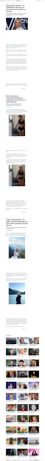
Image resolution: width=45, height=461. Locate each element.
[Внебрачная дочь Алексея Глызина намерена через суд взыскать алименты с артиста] (11, 387)
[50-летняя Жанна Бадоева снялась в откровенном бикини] (22, 420)
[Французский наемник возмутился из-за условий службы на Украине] (33, 353)
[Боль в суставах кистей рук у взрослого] (11, 420)
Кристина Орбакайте (11, 44)
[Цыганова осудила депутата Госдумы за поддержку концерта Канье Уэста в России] (33, 364)
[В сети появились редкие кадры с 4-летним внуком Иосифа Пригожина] (11, 454)
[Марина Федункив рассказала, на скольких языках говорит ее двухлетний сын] (22, 443)
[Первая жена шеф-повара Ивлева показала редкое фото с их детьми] (22, 364)
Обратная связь (42, 460)
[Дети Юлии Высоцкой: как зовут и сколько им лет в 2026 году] (33, 398)
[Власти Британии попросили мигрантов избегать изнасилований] (11, 431)
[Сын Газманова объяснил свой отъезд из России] (11, 353)
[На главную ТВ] (2, 1)
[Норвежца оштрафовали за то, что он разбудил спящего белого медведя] (33, 443)
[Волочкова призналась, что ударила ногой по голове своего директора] (22, 409)
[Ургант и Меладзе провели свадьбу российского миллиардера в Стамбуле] (11, 398)
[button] (17, 24)
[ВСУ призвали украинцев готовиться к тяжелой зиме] (11, 342)
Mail (1, 460)
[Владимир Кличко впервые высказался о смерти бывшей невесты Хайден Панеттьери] (11, 364)
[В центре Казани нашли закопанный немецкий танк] (33, 342)
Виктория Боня (8, 109)
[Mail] (1, 1)
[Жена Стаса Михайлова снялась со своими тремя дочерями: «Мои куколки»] (22, 387)
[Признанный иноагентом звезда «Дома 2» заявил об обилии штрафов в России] (11, 409)
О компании (3, 460)
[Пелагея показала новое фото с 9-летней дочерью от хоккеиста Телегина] (33, 420)
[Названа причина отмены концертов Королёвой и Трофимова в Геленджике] (33, 454)
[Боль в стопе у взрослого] (22, 353)
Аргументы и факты (15, 3)
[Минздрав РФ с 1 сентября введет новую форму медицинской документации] (22, 398)
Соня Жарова (10, 230)
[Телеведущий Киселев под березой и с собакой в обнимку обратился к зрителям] (11, 376)
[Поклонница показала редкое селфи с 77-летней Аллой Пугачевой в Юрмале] (33, 431)
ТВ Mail (14, 217)
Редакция (17, 460)
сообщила (11, 208)
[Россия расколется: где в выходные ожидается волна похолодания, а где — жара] (11, 443)
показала (14, 326)
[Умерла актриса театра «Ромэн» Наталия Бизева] (33, 409)
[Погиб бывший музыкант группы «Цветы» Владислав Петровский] (33, 376)
